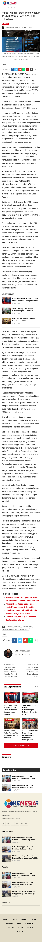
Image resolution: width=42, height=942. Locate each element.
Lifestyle (10, 927)
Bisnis (20, 927)
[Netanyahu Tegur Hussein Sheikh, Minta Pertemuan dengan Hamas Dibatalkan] (6, 300)
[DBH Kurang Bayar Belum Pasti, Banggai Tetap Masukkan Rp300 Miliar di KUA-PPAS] (6, 858)
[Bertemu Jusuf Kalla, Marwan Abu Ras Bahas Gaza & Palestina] (6, 321)
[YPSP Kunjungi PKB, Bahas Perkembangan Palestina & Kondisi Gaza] (6, 311)
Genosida (9, 626)
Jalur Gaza (17, 626)
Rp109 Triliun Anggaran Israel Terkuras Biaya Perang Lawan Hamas (32, 671)
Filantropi (9, 719)
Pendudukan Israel (27, 626)
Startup (33, 919)
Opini (19, 923)
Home (5, 919)
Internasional (11, 694)
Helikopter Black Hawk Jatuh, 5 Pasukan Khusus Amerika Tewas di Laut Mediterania (10, 671)
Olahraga (29, 923)
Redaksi (20, 931)
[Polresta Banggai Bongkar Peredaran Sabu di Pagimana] (6, 778)
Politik (14, 919)
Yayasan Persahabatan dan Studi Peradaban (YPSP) (16, 629)
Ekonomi (9, 923)
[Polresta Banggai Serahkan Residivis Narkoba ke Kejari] (6, 787)
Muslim (30, 927)
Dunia (23, 919)
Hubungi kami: (6, 815)
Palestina (5, 24)
